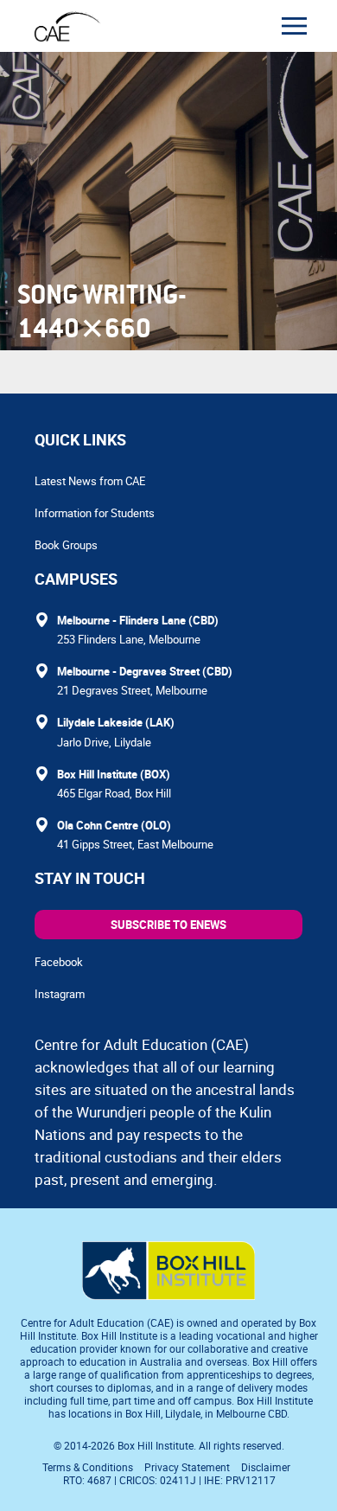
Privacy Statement (187, 1467)
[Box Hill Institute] (168, 1294)
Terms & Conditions (87, 1467)
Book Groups (66, 545)
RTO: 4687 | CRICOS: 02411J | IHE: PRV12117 (170, 1480)
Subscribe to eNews (168, 924)
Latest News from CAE (90, 481)
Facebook (59, 962)
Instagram (60, 994)
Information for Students (95, 513)
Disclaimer (265, 1467)
